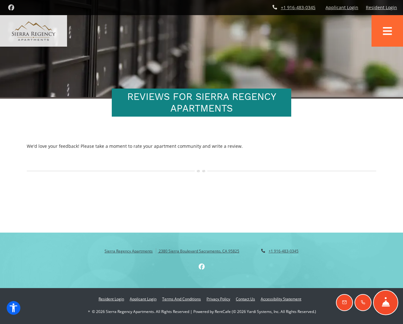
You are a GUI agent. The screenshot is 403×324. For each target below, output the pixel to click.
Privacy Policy (218, 299)
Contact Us (245, 299)
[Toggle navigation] (387, 31)
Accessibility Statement (281, 299)
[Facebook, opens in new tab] (11, 7)
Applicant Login (342, 7)
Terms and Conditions (181, 299)
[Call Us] (363, 302)
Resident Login (381, 7)
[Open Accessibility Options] (13, 309)
